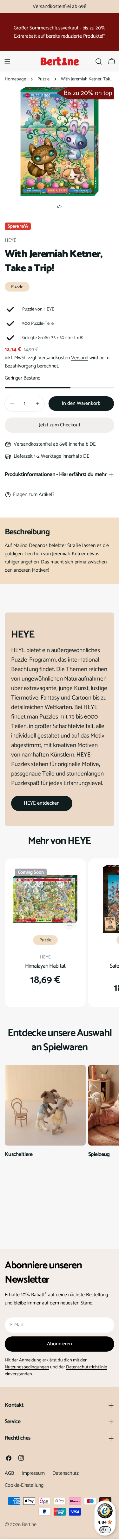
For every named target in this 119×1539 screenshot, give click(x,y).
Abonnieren (59, 1344)
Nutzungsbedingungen (27, 1367)
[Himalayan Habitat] (45, 899)
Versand (79, 358)
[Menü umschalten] (7, 61)
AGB (9, 1473)
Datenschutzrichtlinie (86, 1367)
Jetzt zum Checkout (59, 425)
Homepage (15, 79)
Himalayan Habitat (45, 966)
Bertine (29, 1524)
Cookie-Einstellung (24, 1485)
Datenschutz (65, 1473)
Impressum (33, 1473)
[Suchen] (98, 61)
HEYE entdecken (42, 803)
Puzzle (43, 79)
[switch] (105, 1529)
